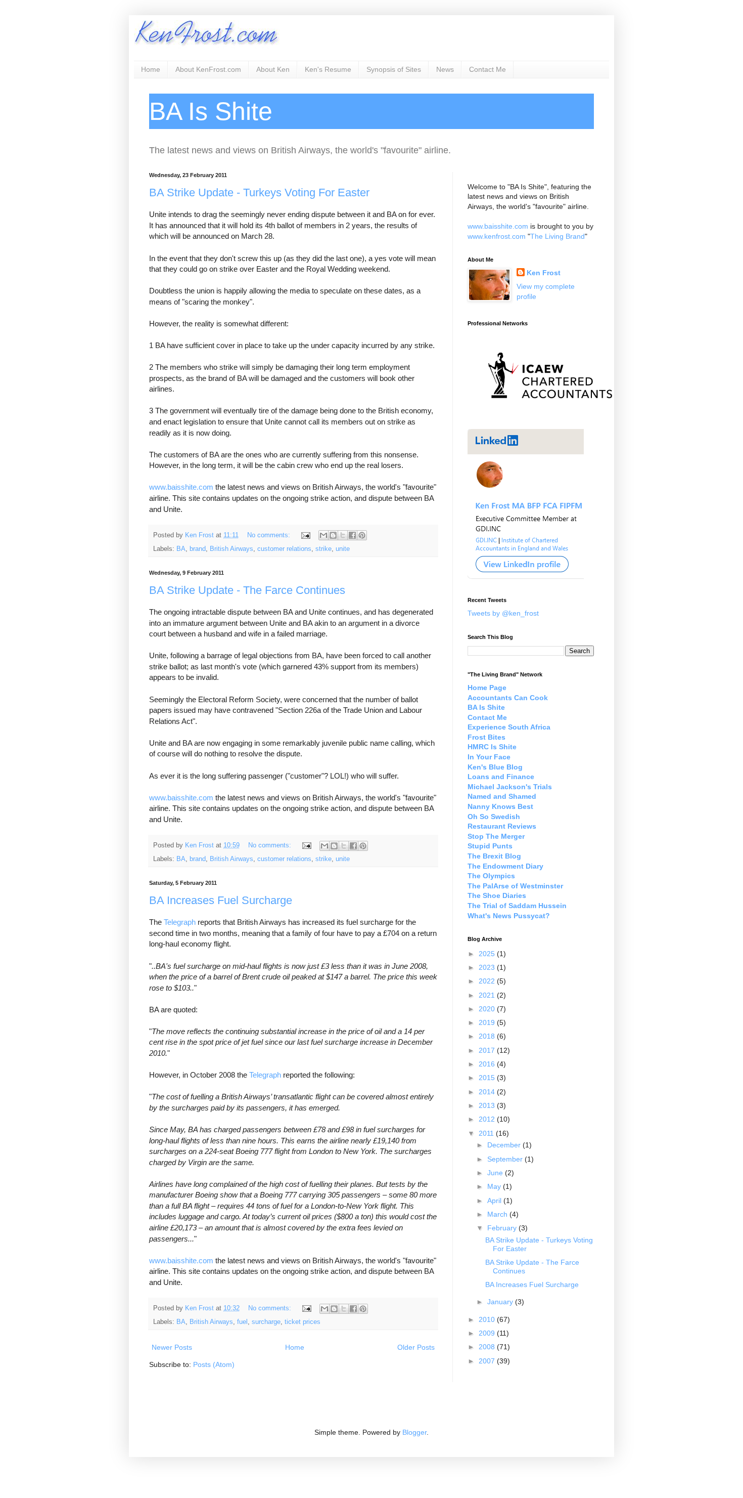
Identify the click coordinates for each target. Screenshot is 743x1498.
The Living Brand (557, 236)
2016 (488, 1064)
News (445, 69)
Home (150, 69)
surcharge (266, 1321)
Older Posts (416, 1347)
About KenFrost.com (208, 69)
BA (180, 548)
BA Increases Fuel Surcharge (220, 900)
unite (343, 548)
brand (198, 548)
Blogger (414, 1432)
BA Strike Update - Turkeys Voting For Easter (259, 192)
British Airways (231, 548)
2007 (488, 1361)
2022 (488, 981)
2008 (488, 1347)
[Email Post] (305, 535)
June (496, 1173)
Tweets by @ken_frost (503, 613)
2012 (488, 1119)
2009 (488, 1333)
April (495, 1200)
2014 (488, 1092)
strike (323, 548)
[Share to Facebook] (352, 535)
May (495, 1186)
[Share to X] (343, 535)
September (506, 1159)
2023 (488, 967)
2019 (488, 1022)
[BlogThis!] (333, 535)
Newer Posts (172, 1347)
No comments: (269, 535)
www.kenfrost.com (497, 236)
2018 (488, 1036)
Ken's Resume (328, 69)
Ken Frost (544, 273)
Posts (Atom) (214, 1364)
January (501, 1302)
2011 (487, 1133)
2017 (488, 1050)
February (503, 1228)
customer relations (284, 548)
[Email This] (323, 535)
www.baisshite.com (181, 487)
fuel (242, 1321)
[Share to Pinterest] (362, 535)
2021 (488, 995)
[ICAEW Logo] (550, 416)
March (498, 1214)
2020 (488, 1009)
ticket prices (302, 1321)
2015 (488, 1078)
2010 (488, 1319)
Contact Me (487, 69)
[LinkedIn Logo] (526, 577)
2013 (488, 1105)
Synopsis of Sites (393, 69)
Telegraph (180, 922)
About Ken (273, 69)
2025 (488, 954)
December (505, 1145)
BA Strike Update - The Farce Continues (247, 590)
